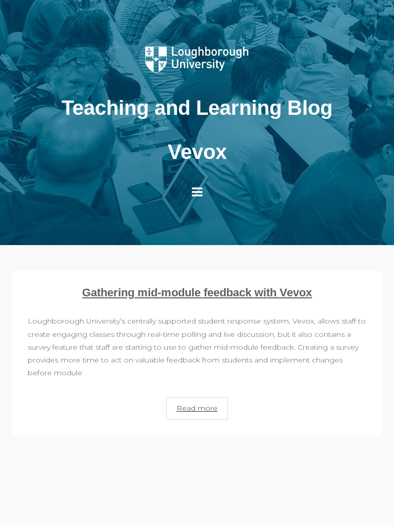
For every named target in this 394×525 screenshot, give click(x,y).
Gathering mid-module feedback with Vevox (197, 292)
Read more (197, 408)
